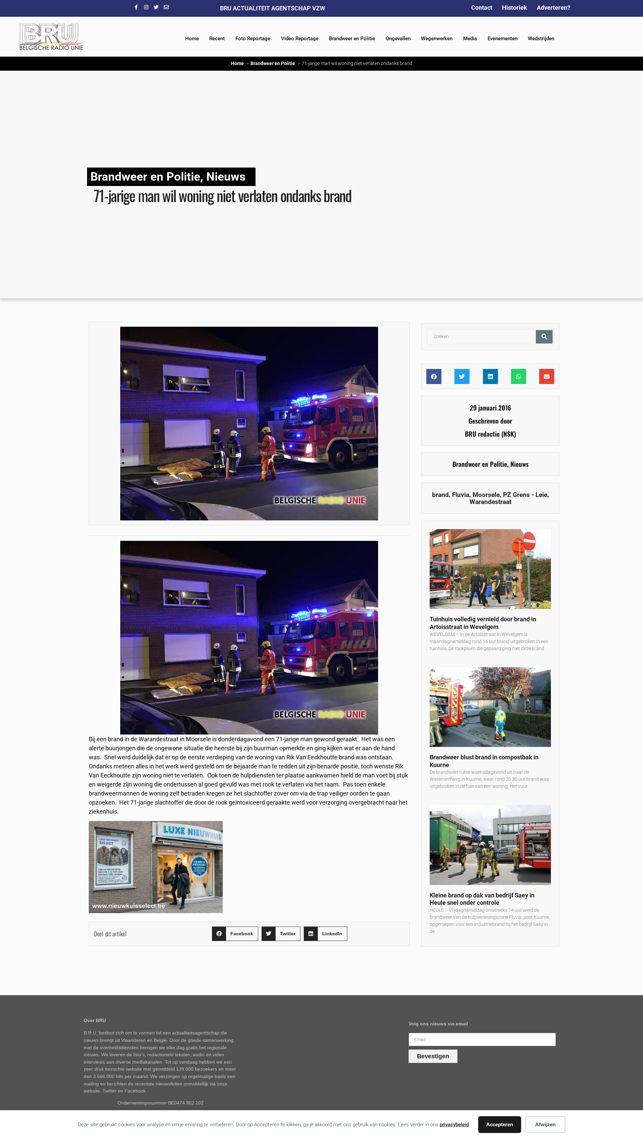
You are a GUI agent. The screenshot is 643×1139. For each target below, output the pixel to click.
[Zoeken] (544, 336)
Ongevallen (398, 39)
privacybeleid (454, 1125)
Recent (217, 39)
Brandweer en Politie (352, 39)
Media (470, 39)
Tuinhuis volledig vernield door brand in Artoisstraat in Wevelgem (483, 623)
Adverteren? (553, 7)
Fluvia (460, 495)
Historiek (514, 7)
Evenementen (502, 39)
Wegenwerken (436, 39)
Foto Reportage (252, 39)
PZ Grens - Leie (525, 495)
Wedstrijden (541, 39)
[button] (235, 934)
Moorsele (486, 495)
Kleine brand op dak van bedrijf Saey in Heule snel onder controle (482, 899)
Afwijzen (545, 1124)
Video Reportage (299, 39)
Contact (481, 7)
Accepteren (499, 1124)
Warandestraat (490, 502)
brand (440, 495)
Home (192, 39)
